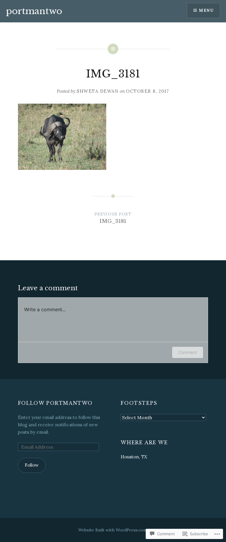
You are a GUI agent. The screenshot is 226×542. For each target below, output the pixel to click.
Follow (32, 465)
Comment (187, 352)
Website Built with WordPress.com (112, 530)
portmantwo (34, 11)
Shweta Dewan (98, 91)
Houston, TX (134, 457)
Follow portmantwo (55, 403)
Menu (206, 10)
